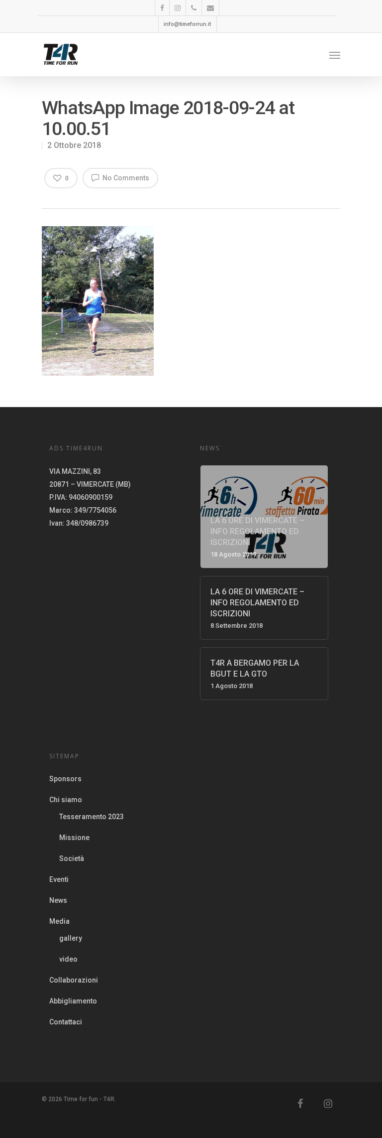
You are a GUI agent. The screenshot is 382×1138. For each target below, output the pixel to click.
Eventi (59, 879)
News (58, 900)
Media (59, 921)
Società (71, 858)
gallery (70, 938)
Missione (74, 838)
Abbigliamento (73, 1001)
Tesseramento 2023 (91, 817)
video (68, 959)
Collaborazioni (73, 980)
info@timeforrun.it (187, 24)
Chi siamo (65, 800)
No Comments (125, 178)
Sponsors (65, 779)
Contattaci (65, 1022)
